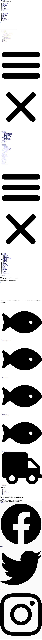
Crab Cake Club (5, 3)
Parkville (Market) (7, 38)
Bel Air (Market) (7, 37)
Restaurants (4, 31)
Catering (3, 39)
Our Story (4, 30)
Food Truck (4, 40)
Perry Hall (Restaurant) (8, 33)
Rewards (3, 41)
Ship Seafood (4, 264)
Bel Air (5, 151)
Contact (3, 10)
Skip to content (2, 0)
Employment (4, 5)
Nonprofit (4, 8)
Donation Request (5, 9)
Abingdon (6, 146)
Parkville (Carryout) (7, 35)
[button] (21, 86)
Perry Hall (6, 147)
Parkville (5, 261)
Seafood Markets (5, 36)
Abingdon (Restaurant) (8, 32)
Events (3, 6)
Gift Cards (4, 4)
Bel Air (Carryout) (7, 34)
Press (3, 7)
